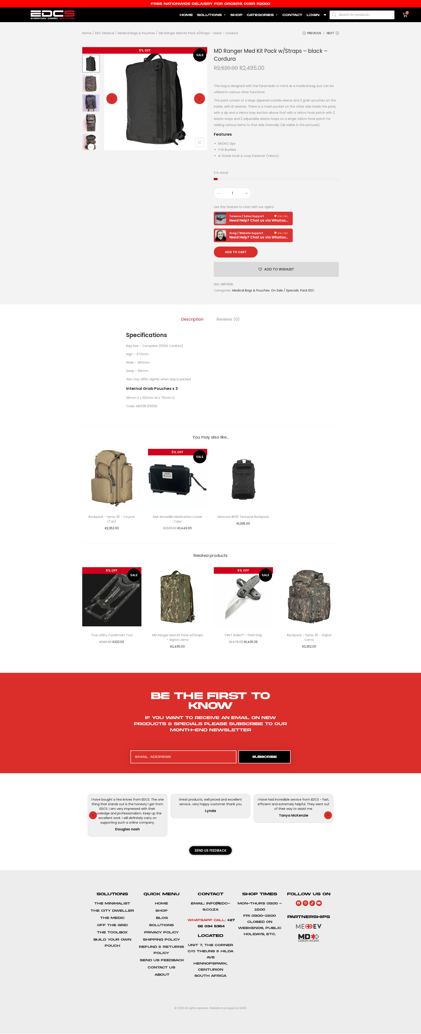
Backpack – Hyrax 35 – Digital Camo (309, 637)
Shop (236, 15)
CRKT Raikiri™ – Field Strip (243, 635)
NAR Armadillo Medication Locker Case (177, 519)
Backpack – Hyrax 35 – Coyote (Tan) (112, 519)
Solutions (209, 15)
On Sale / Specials (285, 290)
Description (192, 319)
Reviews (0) (228, 319)
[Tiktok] (312, 903)
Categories (260, 15)
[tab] (192, 319)
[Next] (199, 98)
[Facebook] (298, 903)
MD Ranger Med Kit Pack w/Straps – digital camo (177, 637)
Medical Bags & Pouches (136, 33)
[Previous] (111, 98)
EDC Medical (104, 33)
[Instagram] (305, 903)
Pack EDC (307, 290)
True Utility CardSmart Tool (111, 635)
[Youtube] (319, 903)
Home (186, 15)
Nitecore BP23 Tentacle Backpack (243, 517)
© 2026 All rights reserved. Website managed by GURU (210, 1008)
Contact (292, 15)
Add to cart (235, 252)
